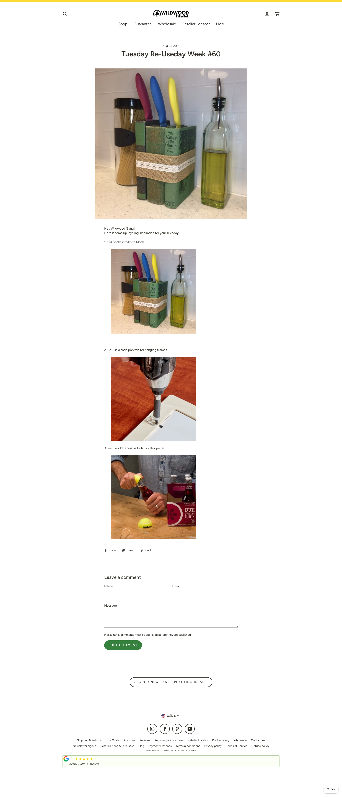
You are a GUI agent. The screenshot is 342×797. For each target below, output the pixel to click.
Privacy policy (213, 746)
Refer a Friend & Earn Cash (117, 746)
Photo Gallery (220, 740)
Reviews (144, 740)
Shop (122, 24)
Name (108, 586)
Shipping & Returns (89, 740)
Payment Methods (160, 746)
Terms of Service (236, 746)
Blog (220, 24)
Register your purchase (168, 740)
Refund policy (260, 746)
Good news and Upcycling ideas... (173, 682)
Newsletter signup (84, 746)
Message (110, 606)
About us (129, 740)
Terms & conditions (188, 746)
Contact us (258, 740)
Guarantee (143, 24)
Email (176, 586)
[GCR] (66, 759)
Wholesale (167, 24)
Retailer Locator (196, 24)
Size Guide (113, 740)
